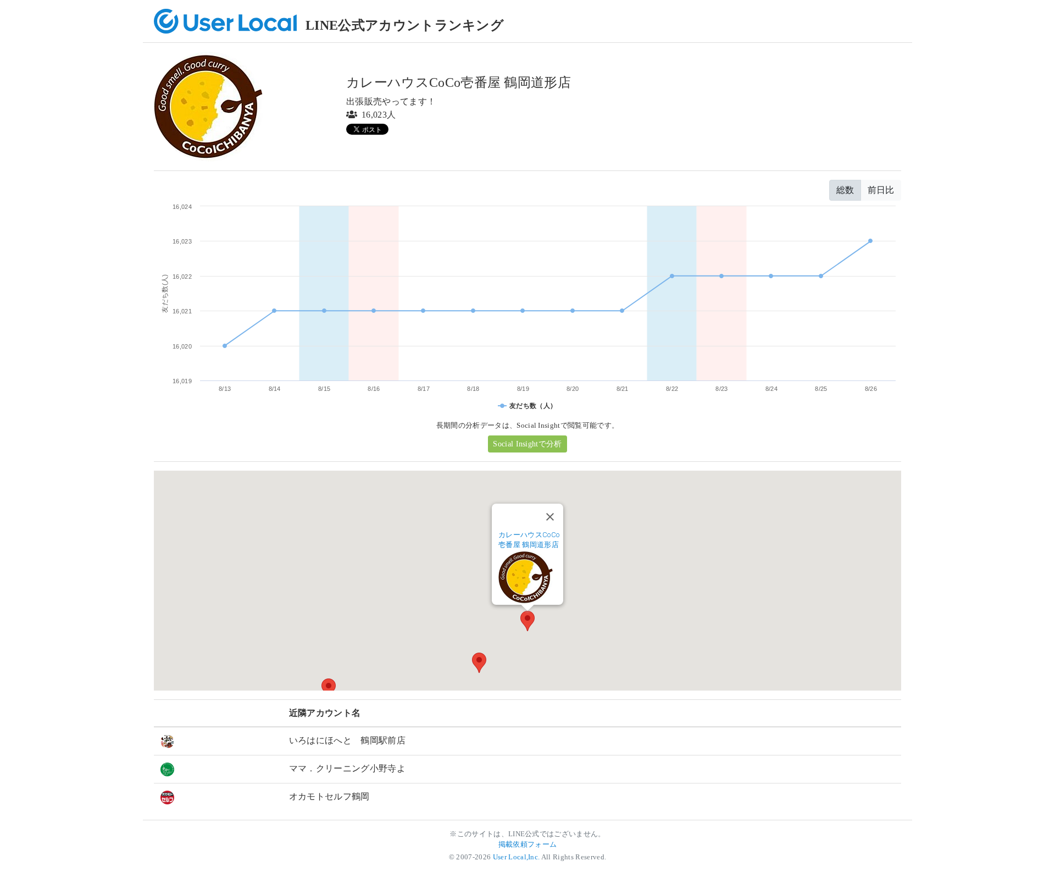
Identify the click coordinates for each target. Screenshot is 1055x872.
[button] (527, 621)
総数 (845, 190)
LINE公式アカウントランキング (405, 25)
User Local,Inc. (516, 857)
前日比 (881, 190)
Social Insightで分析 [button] (527, 444)
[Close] (550, 517)
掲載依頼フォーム (527, 844)
